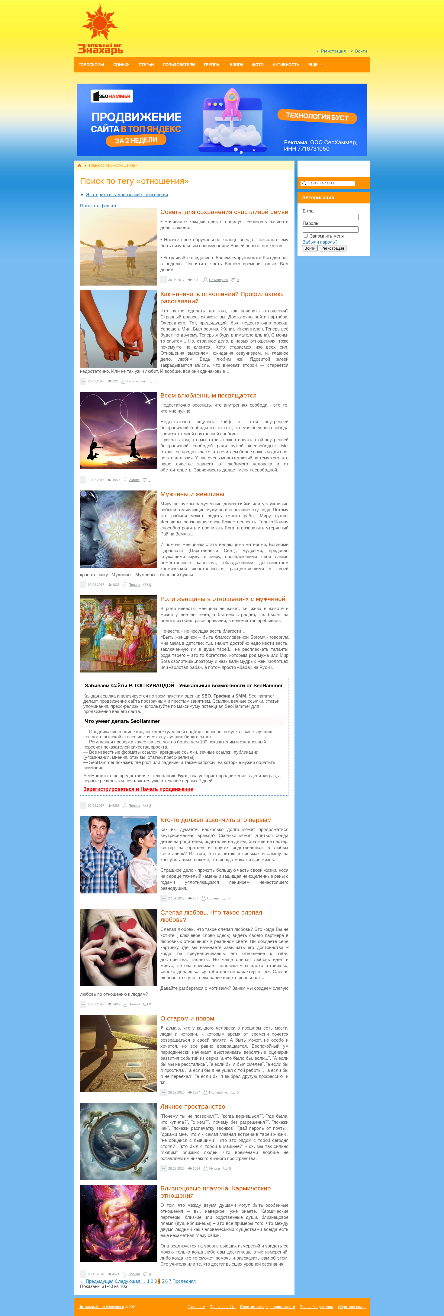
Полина (134, 584)
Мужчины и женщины (192, 493)
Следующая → (130, 1281)
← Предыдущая (97, 1281)
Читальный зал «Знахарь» (101, 1307)
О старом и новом (187, 1018)
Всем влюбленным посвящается (208, 395)
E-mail (309, 210)
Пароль (310, 223)
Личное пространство (192, 1106)
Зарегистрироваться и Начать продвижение (138, 789)
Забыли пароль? (320, 241)
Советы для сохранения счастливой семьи (224, 211)
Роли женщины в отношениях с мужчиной (222, 598)
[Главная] (79, 165)
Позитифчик (218, 280)
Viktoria (134, 480)
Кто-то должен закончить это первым (216, 819)
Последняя (184, 1281)
